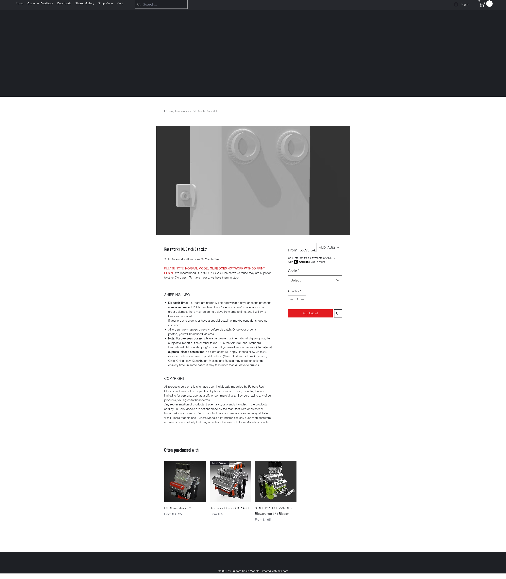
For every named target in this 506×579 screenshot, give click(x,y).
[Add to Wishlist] (338, 313)
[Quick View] (185, 481)
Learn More (318, 262)
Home (168, 111)
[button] (486, 3)
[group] (253, 491)
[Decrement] (291, 299)
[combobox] (315, 280)
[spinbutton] (297, 299)
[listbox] (329, 247)
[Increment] (303, 299)
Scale (293, 270)
